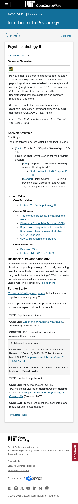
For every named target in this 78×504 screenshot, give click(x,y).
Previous (15, 55)
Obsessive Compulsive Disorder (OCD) (42, 223)
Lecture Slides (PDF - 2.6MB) (37, 253)
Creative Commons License (21, 466)
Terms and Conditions (18, 470)
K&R (25, 163)
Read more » (49, 282)
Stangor (27, 178)
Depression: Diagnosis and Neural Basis (43, 227)
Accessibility (14, 461)
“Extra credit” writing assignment (26, 293)
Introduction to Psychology (33, 22)
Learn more (23, 454)
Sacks (19, 148)
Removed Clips (29, 249)
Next (24, 55)
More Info (65, 35)
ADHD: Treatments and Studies (38, 238)
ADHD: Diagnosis (30, 234)
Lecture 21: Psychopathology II (38, 205)
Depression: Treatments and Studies (41, 230)
